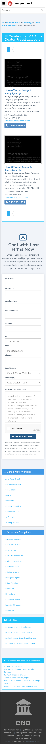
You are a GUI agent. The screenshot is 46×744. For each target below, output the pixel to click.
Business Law (10, 550)
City (6, 336)
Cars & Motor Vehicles (19, 471)
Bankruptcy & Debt (12, 545)
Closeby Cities (11, 620)
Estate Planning (11, 583)
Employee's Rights (12, 577)
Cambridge (27, 22)
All (3, 22)
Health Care (10, 594)
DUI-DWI (8, 495)
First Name (9, 279)
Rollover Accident (12, 512)
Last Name (9, 288)
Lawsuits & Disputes (13, 605)
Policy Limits (8, 683)
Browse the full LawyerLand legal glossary (20, 686)
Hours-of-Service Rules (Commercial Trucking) (22, 680)
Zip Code (8, 355)
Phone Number (11, 310)
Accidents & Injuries (13, 539)
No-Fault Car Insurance (13, 666)
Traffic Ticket (10, 517)
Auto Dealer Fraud (12, 479)
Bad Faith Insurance (13, 484)
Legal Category (11, 368)
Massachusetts (13, 22)
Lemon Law (9, 501)
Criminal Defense (12, 572)
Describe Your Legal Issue (15, 389)
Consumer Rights (12, 567)
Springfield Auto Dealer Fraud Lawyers (20, 638)
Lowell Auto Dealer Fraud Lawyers (18, 632)
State (7, 346)
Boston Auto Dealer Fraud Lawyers (19, 627)
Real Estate (9, 610)
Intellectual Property (13, 599)
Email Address (11, 301)
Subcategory (10, 377)
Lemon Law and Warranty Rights (16, 678)
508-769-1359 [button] (16, 202)
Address (8, 323)
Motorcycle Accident (13, 506)
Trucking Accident (12, 522)
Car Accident (10, 490)
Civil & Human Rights (13, 561)
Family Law (9, 588)
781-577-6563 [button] (16, 125)
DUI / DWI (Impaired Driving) (15, 675)
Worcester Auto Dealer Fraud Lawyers (20, 643)
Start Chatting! (24, 436)
